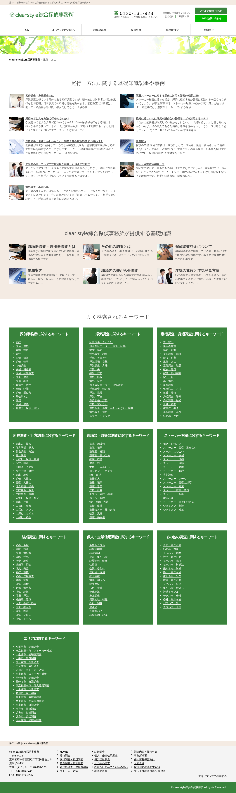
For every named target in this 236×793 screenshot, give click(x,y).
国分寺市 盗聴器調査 (28, 720)
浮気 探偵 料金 (26, 603)
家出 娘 (168, 377)
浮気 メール (23, 618)
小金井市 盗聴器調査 (28, 654)
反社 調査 (169, 404)
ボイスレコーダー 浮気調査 (106, 384)
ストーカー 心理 (173, 470)
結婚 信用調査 (25, 576)
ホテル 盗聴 (97, 498)
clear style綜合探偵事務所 (24, 59)
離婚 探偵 (22, 350)
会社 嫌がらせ (172, 599)
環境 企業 (169, 357)
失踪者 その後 (25, 467)
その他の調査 (102, 763)
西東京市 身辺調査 (27, 704)
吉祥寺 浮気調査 (26, 708)
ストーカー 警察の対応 (177, 482)
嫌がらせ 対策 (172, 576)
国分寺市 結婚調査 (27, 677)
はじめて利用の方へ (63, 29)
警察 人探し (23, 482)
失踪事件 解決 (25, 490)
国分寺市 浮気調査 (27, 662)
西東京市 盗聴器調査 (28, 697)
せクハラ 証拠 (172, 583)
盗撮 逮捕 (95, 505)
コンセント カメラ (101, 470)
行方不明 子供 (25, 486)
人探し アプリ (25, 509)
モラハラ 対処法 (173, 564)
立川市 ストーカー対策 (30, 669)
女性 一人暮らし (99, 467)
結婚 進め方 (23, 587)
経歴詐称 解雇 (98, 560)
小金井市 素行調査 (27, 666)
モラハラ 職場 (172, 560)
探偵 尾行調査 (172, 373)
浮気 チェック (98, 357)
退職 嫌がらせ (172, 545)
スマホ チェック (99, 415)
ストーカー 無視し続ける (178, 501)
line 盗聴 (95, 474)
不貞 (18, 400)
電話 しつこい (172, 443)
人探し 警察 (23, 505)
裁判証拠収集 (102, 759)
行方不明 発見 (25, 447)
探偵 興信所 (23, 369)
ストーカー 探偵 (173, 455)
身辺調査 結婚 (172, 400)
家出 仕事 (22, 501)
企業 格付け (97, 568)
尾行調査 (168, 384)
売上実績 (94, 576)
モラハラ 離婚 (172, 552)
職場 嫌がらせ (172, 580)
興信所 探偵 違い (27, 408)
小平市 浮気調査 (26, 658)
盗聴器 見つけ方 (99, 455)
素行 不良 (22, 572)
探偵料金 (136, 29)
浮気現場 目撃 (98, 361)
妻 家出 (168, 342)
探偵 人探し (23, 478)
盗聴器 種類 (97, 451)
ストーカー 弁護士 (174, 467)
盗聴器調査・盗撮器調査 (74, 767)
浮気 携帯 (95, 392)
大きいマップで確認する (212, 776)
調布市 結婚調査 (26, 712)
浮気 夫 (94, 369)
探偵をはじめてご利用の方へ (111, 767)
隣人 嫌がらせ (172, 572)
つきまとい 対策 (173, 509)
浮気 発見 (95, 381)
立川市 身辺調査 (26, 693)
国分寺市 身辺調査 (27, 681)
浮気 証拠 (169, 350)
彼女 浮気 (95, 350)
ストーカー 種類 (173, 463)
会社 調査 (95, 603)
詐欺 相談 (22, 549)
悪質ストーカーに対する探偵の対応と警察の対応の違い (168, 95)
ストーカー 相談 (173, 494)
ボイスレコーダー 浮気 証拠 (107, 346)
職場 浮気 (22, 595)
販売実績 (94, 583)
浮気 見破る (23, 614)
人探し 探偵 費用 (27, 459)
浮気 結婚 (22, 583)
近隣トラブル (171, 591)
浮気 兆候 (95, 377)
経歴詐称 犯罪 (98, 614)
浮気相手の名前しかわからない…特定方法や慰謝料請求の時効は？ (64, 141)
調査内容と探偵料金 (145, 751)
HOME (27, 29)
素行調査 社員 (172, 365)
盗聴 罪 (94, 463)
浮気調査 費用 (98, 412)
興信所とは (22, 396)
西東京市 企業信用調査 (30, 700)
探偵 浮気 (22, 346)
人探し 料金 (23, 517)
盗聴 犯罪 (22, 388)
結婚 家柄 (22, 580)
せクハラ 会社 (172, 595)
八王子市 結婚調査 (27, 646)
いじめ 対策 (171, 549)
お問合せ (209, 29)
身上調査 (94, 595)
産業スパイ (95, 611)
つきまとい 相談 (173, 505)
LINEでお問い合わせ (211, 18)
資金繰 (93, 607)
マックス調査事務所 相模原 (150, 771)
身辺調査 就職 (172, 353)
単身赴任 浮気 (98, 400)
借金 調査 (22, 560)
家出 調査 (22, 474)
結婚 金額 (22, 545)
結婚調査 (99, 751)
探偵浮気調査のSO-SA (147, 767)
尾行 (18, 342)
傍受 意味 (95, 513)
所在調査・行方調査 (71, 763)
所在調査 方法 (25, 451)
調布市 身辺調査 (26, 716)
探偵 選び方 (23, 392)
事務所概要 (172, 29)
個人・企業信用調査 (106, 755)
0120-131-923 (136, 13)
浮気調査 (65, 755)
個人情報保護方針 (144, 759)
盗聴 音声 (95, 486)
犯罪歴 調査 (171, 408)
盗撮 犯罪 (95, 482)
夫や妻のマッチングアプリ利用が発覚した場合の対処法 (57, 164)
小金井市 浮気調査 (27, 689)
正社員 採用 (97, 572)
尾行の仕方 (169, 346)
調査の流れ (99, 29)
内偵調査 (21, 365)
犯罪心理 (168, 498)
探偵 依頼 (22, 357)
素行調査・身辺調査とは (39, 95)
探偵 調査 (22, 381)
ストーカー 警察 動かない (180, 447)
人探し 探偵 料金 (27, 498)
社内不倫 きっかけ (101, 342)
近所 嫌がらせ (172, 556)
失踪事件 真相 (25, 494)
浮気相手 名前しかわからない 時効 (111, 408)
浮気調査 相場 (98, 353)
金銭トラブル (97, 545)
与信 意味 (95, 587)
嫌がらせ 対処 (172, 568)
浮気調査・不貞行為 (37, 187)
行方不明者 (22, 463)
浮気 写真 (95, 396)
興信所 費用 (23, 384)
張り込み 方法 (172, 388)
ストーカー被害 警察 (176, 490)
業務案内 (141, 141)
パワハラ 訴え (172, 603)
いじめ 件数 (171, 415)
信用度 (93, 564)
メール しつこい (173, 451)
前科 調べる (97, 580)
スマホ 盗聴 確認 (101, 494)
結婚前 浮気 (23, 599)
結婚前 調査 (23, 564)
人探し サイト (25, 513)
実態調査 (168, 474)
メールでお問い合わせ (211, 11)
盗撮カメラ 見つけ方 (102, 509)
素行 (18, 353)
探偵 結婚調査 (25, 373)
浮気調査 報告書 (99, 388)
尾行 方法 (169, 361)
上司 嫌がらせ (98, 556)
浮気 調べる (23, 607)
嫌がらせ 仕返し (173, 587)
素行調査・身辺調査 (71, 759)
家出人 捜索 (23, 443)
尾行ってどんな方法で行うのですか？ (47, 118)
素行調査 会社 (172, 412)
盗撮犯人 (94, 478)
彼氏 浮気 (95, 373)
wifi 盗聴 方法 (99, 501)
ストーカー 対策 (173, 486)
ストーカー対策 (69, 771)
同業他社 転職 (98, 599)
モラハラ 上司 (172, 607)
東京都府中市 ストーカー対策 (34, 650)
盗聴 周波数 (97, 443)
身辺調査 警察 (172, 396)
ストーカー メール (174, 478)
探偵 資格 (22, 404)
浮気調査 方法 (98, 365)
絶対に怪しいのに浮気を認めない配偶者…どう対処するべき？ (172, 118)
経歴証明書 (95, 549)
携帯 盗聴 (22, 377)
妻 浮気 (168, 381)
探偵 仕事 (22, 361)
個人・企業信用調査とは (150, 164)
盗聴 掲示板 (97, 517)
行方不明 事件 (25, 470)
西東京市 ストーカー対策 (31, 673)
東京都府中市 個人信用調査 (32, 685)
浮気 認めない (98, 404)
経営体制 (94, 552)
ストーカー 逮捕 (173, 459)
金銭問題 (94, 591)
